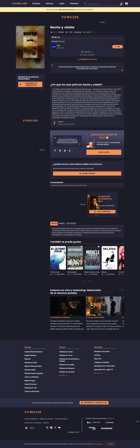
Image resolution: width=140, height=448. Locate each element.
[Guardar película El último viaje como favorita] (64, 247)
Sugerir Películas (30, 355)
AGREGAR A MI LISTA (88, 59)
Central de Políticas (98, 444)
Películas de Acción (66, 352)
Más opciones (86, 52)
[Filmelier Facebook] (51, 428)
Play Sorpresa (104, 212)
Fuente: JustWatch (88, 55)
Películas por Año (31, 388)
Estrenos (28, 359)
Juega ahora (104, 152)
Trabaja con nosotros (46, 419)
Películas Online (30, 370)
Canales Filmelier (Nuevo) (34, 352)
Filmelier (60, 122)
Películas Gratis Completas (34, 373)
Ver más (62, 375)
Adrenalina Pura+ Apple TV (103, 369)
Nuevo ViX (97, 359)
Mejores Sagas (30, 380)
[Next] (89, 281)
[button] (39, 428)
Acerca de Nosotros (31, 419)
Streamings (98, 347)
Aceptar (111, 444)
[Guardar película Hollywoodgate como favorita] (81, 247)
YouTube (97, 355)
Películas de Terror (66, 355)
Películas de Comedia (66, 365)
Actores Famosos (31, 384)
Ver (119, 47)
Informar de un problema (33, 423)
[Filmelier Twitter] (55, 428)
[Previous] (84, 281)
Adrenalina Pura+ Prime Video (104, 366)
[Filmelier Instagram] (47, 428)
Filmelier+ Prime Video (102, 351)
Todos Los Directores (32, 391)
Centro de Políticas (61, 419)
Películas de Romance (67, 368)
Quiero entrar (88, 173)
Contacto (46, 423)
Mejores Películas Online (33, 366)
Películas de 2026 (31, 362)
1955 (70, 32)
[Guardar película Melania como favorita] (116, 247)
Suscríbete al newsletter (31, 84)
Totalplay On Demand (101, 362)
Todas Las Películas (31, 377)
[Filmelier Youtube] (59, 428)
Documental (78, 32)
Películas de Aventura (66, 372)
